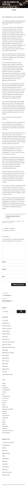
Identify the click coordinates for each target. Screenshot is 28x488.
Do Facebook (5, 398)
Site (3, 276)
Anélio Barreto (5, 323)
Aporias (4, 447)
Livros (3, 419)
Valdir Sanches (5, 369)
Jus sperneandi (5, 415)
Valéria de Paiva (6, 475)
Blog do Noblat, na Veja (13, 216)
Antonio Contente (6, 325)
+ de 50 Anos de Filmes (8, 442)
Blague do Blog (6, 453)
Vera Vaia (4, 371)
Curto (3, 394)
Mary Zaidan (5, 350)
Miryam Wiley (5, 355)
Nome (4, 261)
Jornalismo (4, 413)
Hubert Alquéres (15, 221)
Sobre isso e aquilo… (7, 472)
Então (3, 456)
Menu (14, 9)
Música (4, 422)
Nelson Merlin (5, 358)
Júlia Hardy (4, 461)
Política (10, 222)
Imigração (4, 411)
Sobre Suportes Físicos (7, 430)
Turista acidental (6, 432)
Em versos (4, 400)
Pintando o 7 (5, 469)
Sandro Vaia (5, 363)
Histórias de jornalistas (7, 409)
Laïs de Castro (5, 339)
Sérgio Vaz (4, 366)
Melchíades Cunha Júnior (8, 352)
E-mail (4, 269)
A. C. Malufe (5, 320)
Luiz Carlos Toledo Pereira (8, 342)
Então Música (5, 458)
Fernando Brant (6, 331)
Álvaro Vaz (4, 450)
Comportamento (6, 389)
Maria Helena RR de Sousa (8, 347)
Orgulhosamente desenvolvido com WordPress (13, 484)
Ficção (3, 404)
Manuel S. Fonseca (6, 344)
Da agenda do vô (6, 396)
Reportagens (5, 426)
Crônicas (4, 392)
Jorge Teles (5, 336)
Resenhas (4, 428)
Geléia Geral (5, 407)
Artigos (4, 222)
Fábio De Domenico (7, 328)
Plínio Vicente (5, 361)
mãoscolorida (5, 466)
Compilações (5, 387)
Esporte (4, 402)
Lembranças (5, 417)
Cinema (4, 385)
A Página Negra (6, 445)
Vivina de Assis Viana (7, 374)
